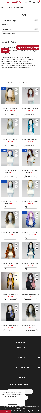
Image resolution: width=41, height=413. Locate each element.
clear (36, 20)
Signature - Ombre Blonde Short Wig (12, 139)
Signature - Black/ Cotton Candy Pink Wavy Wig (16, 201)
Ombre (7, 24)
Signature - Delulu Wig (10, 170)
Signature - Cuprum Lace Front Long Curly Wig (15, 263)
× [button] (23, 389)
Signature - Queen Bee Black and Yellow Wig (14, 294)
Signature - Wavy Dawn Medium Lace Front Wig (15, 232)
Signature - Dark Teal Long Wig (31, 263)
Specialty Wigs (9, 34)
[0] (38, 2)
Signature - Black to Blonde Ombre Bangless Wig (16, 108)
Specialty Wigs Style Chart (20, 49)
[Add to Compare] (16, 93)
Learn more (12, 403)
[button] (15, 411)
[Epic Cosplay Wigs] (14, 2)
